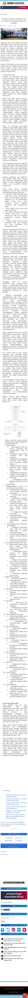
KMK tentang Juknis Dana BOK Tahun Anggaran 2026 (13, 959)
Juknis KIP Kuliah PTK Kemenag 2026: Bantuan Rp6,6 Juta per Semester (13, 939)
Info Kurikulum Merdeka (6, 902)
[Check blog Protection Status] (5, 910)
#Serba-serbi (13, 828)
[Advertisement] (14, 773)
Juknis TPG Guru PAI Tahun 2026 (12, 955)
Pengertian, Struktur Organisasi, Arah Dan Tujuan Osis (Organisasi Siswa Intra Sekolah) (13, 824)
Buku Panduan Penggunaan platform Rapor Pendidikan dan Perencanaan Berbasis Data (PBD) (15, 816)
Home (21, 882)
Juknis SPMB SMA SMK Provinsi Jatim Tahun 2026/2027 (15, 948)
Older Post (14, 882)
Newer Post (7, 882)
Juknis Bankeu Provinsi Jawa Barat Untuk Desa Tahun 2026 (14, 944)
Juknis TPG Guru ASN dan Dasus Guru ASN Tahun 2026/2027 (15, 952)
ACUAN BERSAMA (14, 988)
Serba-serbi (4, 14)
